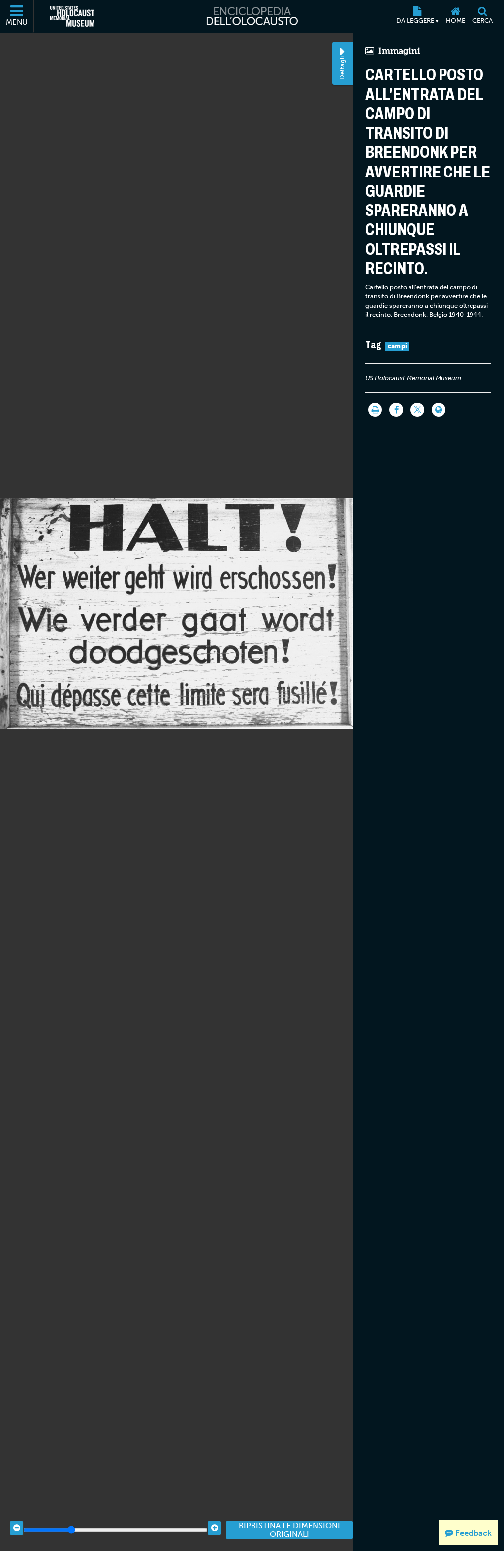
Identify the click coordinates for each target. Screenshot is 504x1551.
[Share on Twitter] (417, 410)
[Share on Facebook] (396, 410)
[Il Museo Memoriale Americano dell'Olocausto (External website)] (72, 16)
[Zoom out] (16, 1528)
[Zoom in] (214, 1528)
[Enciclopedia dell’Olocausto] (252, 16)
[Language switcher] (438, 410)
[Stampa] (375, 410)
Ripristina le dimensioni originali (289, 1530)
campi (398, 346)
